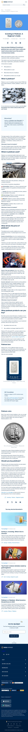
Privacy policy (18, 725)
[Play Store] (6, 705)
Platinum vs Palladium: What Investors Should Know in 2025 (13, 601)
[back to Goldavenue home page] (7, 2)
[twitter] (12, 43)
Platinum (13, 497)
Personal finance (15, 542)
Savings (5, 542)
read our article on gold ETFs (18, 336)
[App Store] (6, 701)
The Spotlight (7, 9)
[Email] (20, 43)
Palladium (14, 611)
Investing (9, 497)
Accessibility (16, 727)
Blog (2, 9)
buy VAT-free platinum (13, 398)
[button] (14, 636)
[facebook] (7, 43)
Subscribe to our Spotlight (7, 492)
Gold (5, 576)
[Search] (24, 5)
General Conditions (10, 725)
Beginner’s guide (20, 497)
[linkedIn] (16, 43)
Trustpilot (3, 651)
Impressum (10, 727)
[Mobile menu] (26, 2)
